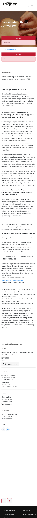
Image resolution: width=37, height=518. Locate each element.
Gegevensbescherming (29, 514)
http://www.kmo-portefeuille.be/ (12, 280)
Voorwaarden (26, 510)
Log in (18, 38)
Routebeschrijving (10, 364)
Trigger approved (9, 514)
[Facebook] (3, 429)
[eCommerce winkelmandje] (28, 6)
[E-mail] (8, 429)
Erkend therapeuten (9, 510)
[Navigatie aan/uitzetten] (32, 5)
